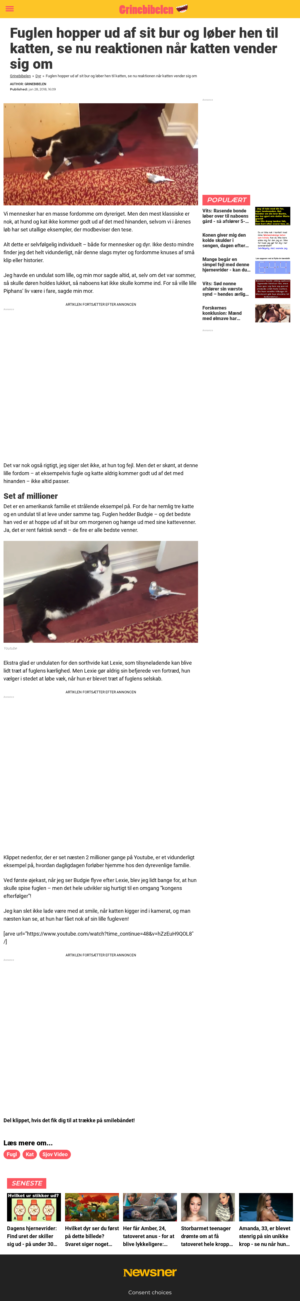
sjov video (55, 1154)
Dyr (38, 76)
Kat (30, 1154)
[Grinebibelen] (148, 9)
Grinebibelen (20, 76)
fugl (12, 1154)
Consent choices (150, 1292)
